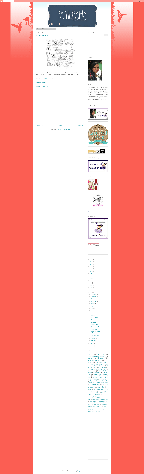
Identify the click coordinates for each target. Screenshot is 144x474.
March (92, 315)
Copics (101, 354)
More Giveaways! (42, 35)
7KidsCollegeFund (93, 360)
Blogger (79, 471)
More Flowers (94, 324)
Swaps (95, 391)
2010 (91, 292)
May (92, 310)
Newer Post (40, 125)
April (92, 313)
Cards (90, 354)
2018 (91, 273)
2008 (91, 346)
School (102, 409)
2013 (91, 285)
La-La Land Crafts (94, 384)
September (94, 301)
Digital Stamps (104, 379)
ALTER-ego (104, 404)
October (93, 299)
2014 (91, 283)
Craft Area (99, 406)
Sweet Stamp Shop (102, 401)
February (93, 338)
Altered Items (91, 371)
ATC (105, 394)
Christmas (97, 372)
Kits (105, 407)
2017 (91, 276)
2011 (91, 290)
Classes (96, 379)
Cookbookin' (97, 394)
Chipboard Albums (94, 381)
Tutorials (95, 377)
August (93, 303)
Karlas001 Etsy (96, 392)
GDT (103, 384)
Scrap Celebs (93, 401)
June (92, 308)
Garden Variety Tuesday (100, 376)
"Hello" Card (94, 329)
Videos (90, 359)
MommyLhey (90, 409)
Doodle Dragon (95, 399)
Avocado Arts (97, 374)
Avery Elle (94, 402)
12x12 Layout (101, 387)
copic (100, 411)
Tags (89, 377)
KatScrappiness (102, 367)
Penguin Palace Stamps (102, 382)
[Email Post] (52, 78)
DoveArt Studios (91, 407)
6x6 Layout (96, 404)
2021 (91, 266)
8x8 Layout (99, 397)
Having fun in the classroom (95, 332)
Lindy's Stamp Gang (101, 386)
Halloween (101, 391)
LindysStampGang (101, 362)
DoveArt (105, 406)
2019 (91, 271)
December (94, 294)
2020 (91, 269)
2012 (91, 287)
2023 (91, 261)
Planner (98, 396)
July (92, 306)
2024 (91, 259)
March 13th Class (95, 335)
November (94, 296)
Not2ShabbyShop (104, 399)
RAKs (103, 396)
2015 (91, 280)
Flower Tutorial (95, 327)
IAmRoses (101, 359)
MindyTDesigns (91, 396)
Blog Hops (90, 369)
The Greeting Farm (96, 356)
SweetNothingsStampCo (92, 411)
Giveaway (100, 407)
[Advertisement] (97, 425)
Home (38, 28)
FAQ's (43, 28)
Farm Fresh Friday (101, 369)
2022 (91, 264)
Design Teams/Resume (51, 28)
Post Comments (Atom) (64, 129)
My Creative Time (98, 389)
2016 (91, 278)
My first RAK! (94, 317)
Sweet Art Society (101, 402)
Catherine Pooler (91, 406)
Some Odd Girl (98, 365)
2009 (91, 343)
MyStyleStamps (91, 387)
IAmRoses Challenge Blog (95, 364)
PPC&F (102, 392)
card (89, 402)
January (93, 340)
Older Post (81, 125)
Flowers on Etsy (95, 322)
